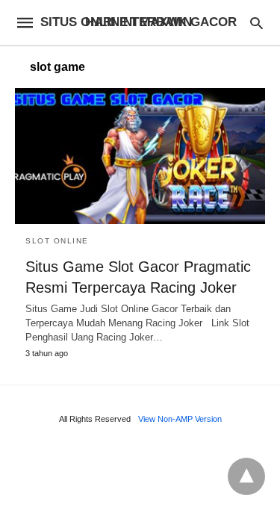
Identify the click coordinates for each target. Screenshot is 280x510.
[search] (256, 22)
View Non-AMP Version (180, 418)
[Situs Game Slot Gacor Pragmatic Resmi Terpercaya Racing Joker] (140, 156)
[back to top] (246, 476)
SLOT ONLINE (57, 241)
